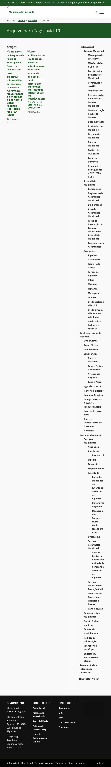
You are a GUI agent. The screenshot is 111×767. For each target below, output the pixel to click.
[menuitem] (94, 12)
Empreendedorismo (98, 468)
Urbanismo (94, 536)
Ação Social (94, 446)
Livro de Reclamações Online (43, 738)
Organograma (95, 90)
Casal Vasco (94, 259)
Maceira (92, 284)
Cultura (92, 459)
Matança (93, 288)
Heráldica (89, 430)
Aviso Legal (39, 708)
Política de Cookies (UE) (39, 728)
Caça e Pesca (95, 381)
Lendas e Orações (93, 395)
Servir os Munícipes (90, 434)
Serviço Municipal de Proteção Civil (95, 586)
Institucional (87, 46)
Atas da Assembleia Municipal (94, 213)
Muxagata (93, 293)
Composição (94, 188)
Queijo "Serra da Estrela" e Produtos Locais (93, 403)
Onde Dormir (91, 349)
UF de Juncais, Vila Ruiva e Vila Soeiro (95, 313)
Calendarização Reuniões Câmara (96, 114)
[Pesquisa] (94, 12)
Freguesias (89, 251)
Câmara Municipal (94, 51)
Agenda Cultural (93, 386)
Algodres (92, 255)
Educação (93, 464)
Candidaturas (95, 608)
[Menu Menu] (100, 12)
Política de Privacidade (39, 714)
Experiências (90, 353)
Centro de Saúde (67, 722)
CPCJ (60, 712)
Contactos (85, 672)
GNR (60, 717)
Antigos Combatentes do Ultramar (93, 423)
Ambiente (93, 451)
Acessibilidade (40, 721)
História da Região (94, 390)
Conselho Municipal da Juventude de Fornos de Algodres (97, 488)
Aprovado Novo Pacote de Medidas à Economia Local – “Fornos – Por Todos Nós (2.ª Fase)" (15, 103)
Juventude (93, 472)
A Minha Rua (91, 633)
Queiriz (92, 297)
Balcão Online (91, 621)
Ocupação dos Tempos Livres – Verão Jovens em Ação (97, 521)
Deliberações (95, 204)
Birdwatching (99, 455)
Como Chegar (91, 345)
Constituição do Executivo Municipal (95, 75)
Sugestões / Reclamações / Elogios (91, 657)
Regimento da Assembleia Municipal (95, 197)
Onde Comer (90, 340)
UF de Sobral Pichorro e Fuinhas (94, 325)
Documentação (96, 121)
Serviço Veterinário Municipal (94, 545)
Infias (91, 279)
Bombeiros (64, 708)
